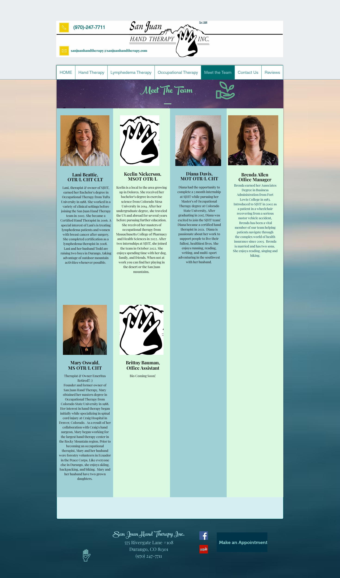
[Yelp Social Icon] (203, 549)
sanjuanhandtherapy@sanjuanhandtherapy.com (109, 50)
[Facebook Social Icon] (203, 535)
